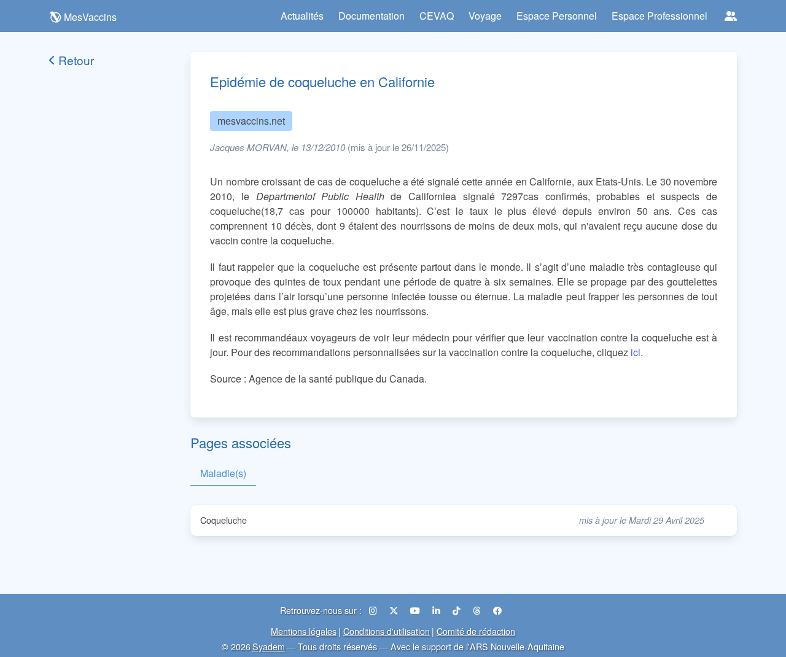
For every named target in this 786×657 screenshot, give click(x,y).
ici (635, 352)
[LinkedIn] (437, 610)
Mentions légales (304, 630)
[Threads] (478, 610)
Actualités (302, 16)
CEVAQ (436, 16)
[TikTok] (458, 610)
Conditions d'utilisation (386, 630)
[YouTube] (416, 610)
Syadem (268, 646)
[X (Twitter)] (394, 610)
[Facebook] (497, 610)
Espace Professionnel (659, 16)
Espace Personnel (556, 16)
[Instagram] (374, 610)
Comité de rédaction (476, 630)
